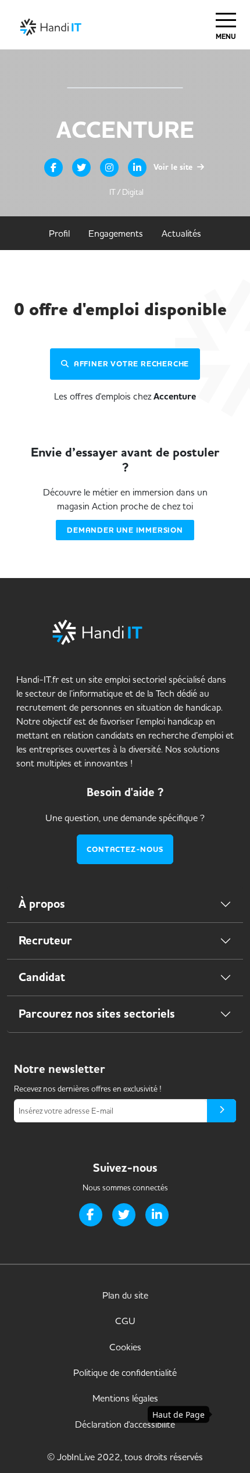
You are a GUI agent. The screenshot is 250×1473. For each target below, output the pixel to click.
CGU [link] (125, 1320)
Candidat (42, 977)
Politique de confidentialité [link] (125, 1372)
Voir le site (174, 167)
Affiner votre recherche (131, 364)
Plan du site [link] (125, 1295)
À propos (42, 904)
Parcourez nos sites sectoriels (97, 1014)
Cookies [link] (125, 1347)
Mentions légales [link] (125, 1398)
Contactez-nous (125, 849)
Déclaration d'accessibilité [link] (125, 1424)
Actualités (181, 233)
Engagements (115, 233)
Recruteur (45, 940)
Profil (59, 233)
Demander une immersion (125, 530)
